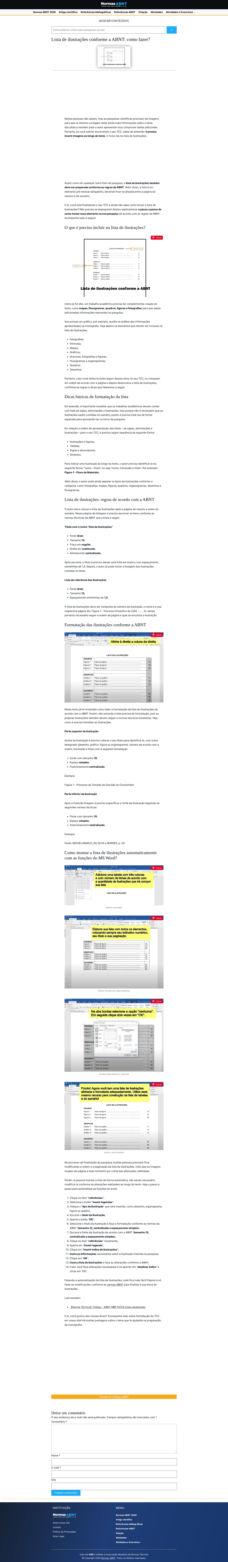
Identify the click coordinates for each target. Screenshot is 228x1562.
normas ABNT (115, 1284)
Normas (108, 1558)
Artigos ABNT (121, 1396)
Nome (55, 1455)
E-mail (56, 1467)
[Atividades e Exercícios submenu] (194, 12)
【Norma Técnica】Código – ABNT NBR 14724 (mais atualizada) (108, 1307)
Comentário (59, 1421)
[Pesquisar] (172, 30)
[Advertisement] (114, 93)
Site (53, 1479)
